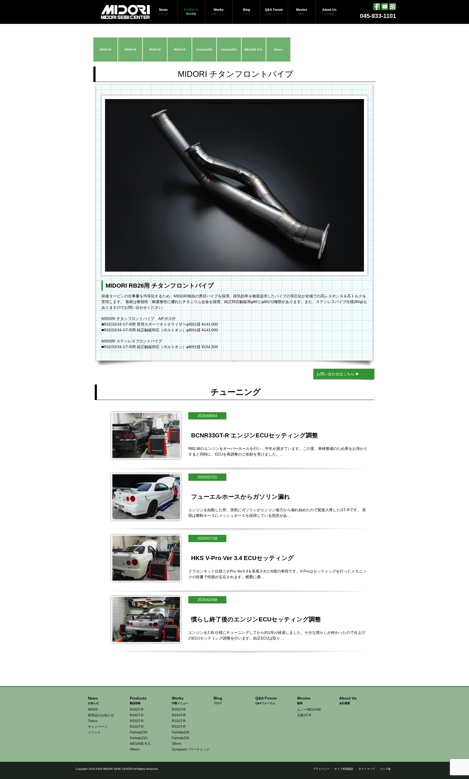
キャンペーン (97, 727)
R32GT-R (179, 49)
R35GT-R (105, 49)
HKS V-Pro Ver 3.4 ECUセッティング (242, 558)
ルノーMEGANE (309, 709)
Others (278, 49)
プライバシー (321, 768)
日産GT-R (304, 715)
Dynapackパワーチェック (191, 749)
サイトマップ (367, 768)
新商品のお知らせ (101, 715)
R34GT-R (130, 49)
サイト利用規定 (343, 768)
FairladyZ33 (229, 49)
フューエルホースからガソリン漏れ (240, 496)
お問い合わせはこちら (335, 374)
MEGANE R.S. (254, 49)
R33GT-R (155, 49)
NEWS (93, 709)
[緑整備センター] (125, 16)
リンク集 (385, 768)
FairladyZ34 (204, 49)
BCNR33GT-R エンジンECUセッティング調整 (254, 435)
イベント (94, 732)
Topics (92, 721)
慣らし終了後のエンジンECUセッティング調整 (256, 619)
